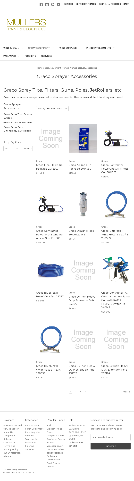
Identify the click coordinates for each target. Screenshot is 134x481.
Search (68, 4)
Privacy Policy (10, 449)
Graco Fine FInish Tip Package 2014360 (49, 166)
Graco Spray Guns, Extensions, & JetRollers (17, 129)
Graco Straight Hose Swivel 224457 (81, 232)
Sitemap (7, 456)
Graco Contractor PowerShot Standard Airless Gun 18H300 (49, 234)
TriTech (50, 442)
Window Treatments (99, 47)
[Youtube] (58, 4)
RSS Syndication (12, 452)
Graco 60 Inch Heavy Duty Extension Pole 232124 (114, 369)
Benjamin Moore (55, 435)
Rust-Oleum (53, 463)
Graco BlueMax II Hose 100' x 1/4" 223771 (50, 294)
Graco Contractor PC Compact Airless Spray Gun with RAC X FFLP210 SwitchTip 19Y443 (115, 300)
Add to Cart (51, 141)
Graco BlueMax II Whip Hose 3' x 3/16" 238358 (49, 369)
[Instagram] (47, 4)
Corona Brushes (55, 449)
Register (116, 4)
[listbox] (57, 108)
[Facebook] (41, 4)
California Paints (56, 439)
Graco (50, 432)
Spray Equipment (39, 47)
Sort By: (41, 108)
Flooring (30, 55)
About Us (8, 432)
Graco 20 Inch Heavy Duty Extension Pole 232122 (82, 300)
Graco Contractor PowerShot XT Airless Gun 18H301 (114, 168)
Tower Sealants (55, 452)
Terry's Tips (9, 446)
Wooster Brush (55, 446)
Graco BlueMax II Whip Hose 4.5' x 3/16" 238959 (115, 234)
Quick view (50, 135)
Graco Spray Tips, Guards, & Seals (17, 116)
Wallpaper (9, 55)
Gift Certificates (86, 4)
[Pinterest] (52, 4)
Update (28, 148)
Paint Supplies (68, 47)
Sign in (103, 4)
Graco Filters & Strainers (17, 122)
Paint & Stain (11, 47)
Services (46, 55)
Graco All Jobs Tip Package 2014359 (80, 166)
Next (125, 391)
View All (51, 466)
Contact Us (9, 442)
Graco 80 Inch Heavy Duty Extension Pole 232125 (82, 369)
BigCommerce (20, 470)
